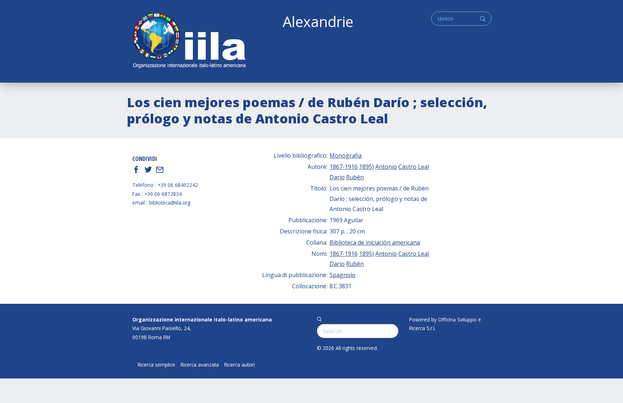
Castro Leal (413, 167)
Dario (337, 177)
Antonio (386, 167)
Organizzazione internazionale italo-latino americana (202, 319)
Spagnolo (342, 275)
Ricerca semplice (156, 364)
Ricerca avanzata (200, 364)
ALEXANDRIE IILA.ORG (189, 41)
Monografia (346, 155)
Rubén (355, 177)
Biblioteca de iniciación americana (375, 242)
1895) (366, 167)
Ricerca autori (239, 364)
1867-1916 (344, 167)
